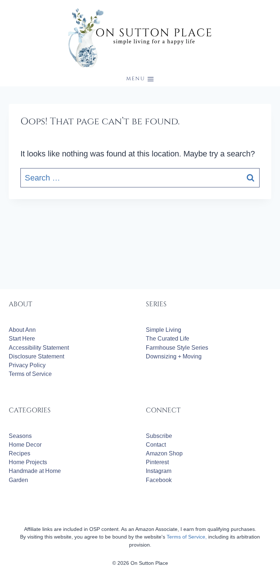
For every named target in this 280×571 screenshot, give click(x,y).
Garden (18, 480)
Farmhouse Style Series (177, 348)
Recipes (19, 453)
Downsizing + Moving (174, 356)
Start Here (22, 338)
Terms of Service (30, 374)
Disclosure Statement (36, 356)
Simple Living (163, 330)
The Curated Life (167, 338)
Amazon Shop (164, 453)
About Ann (22, 330)
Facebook (159, 480)
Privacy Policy (27, 365)
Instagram (158, 471)
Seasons (20, 436)
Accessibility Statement (39, 348)
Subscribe (159, 436)
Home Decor (25, 445)
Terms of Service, (187, 537)
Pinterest (157, 462)
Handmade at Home (35, 471)
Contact (156, 445)
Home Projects (28, 462)
